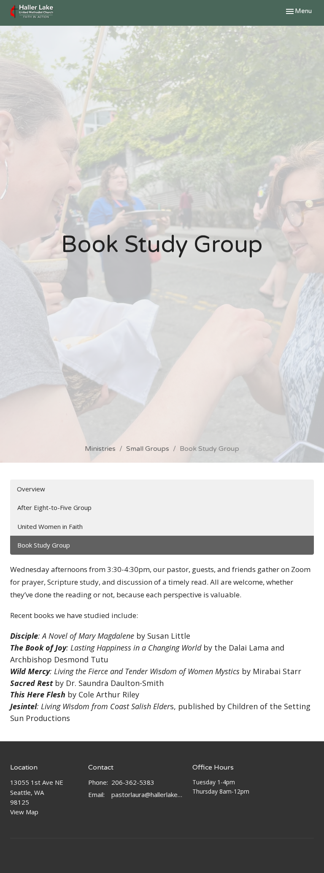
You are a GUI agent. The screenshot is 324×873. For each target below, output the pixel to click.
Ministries (100, 449)
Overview (31, 489)
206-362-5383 (132, 782)
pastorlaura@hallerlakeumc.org (147, 794)
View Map (24, 812)
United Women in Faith (50, 526)
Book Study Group (43, 545)
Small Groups (147, 449)
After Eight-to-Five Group (54, 507)
